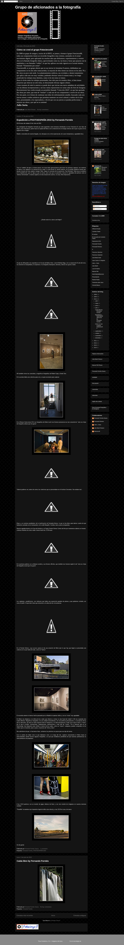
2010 (95, 299)
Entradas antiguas (80, 915)
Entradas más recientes (25, 915)
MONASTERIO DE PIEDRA (104, 169)
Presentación (95, 277)
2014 (95, 347)
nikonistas (95, 395)
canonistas (95, 389)
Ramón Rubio (96, 279)
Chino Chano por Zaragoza (104, 109)
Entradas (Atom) (55, 920)
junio (96, 305)
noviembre (98, 335)
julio (96, 307)
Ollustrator (66, 941)
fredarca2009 (98, 94)
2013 (95, 345)
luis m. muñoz (98, 105)
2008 (95, 294)
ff (92, 249)
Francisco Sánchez (97, 252)
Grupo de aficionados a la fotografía (48, 7)
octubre (97, 333)
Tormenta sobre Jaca (97, 282)
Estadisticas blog (96, 220)
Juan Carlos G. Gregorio (98, 260)
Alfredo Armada (96, 229)
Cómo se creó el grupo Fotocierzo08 (35, 50)
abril (96, 301)
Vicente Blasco (96, 285)
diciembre (98, 338)
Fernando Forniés (28, 850)
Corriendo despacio (98, 141)
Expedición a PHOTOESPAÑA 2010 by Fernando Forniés (45, 120)
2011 (95, 340)
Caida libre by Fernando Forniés (33, 861)
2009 (95, 296)
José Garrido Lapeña (100, 122)
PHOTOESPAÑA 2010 (39, 850)
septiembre (98, 331)
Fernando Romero (97, 246)
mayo (97, 303)
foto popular (95, 383)
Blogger (83, 941)
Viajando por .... (98, 166)
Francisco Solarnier (97, 255)
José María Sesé (96, 257)
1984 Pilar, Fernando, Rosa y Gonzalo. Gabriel (104, 126)
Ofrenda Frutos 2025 (104, 152)
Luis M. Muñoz (96, 268)
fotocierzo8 (97, 431)
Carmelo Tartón (96, 231)
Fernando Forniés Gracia (98, 371)
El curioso (94, 234)
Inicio (53, 915)
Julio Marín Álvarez (97, 359)
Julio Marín (95, 266)
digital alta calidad (97, 401)
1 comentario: (44, 848)
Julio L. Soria (95, 263)
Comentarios (98, 209)
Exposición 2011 (96, 241)
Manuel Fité (95, 271)
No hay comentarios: (43, 109)
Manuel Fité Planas (97, 365)
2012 (95, 343)
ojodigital (94, 377)
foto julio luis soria (99, 149)
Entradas (96, 206)
